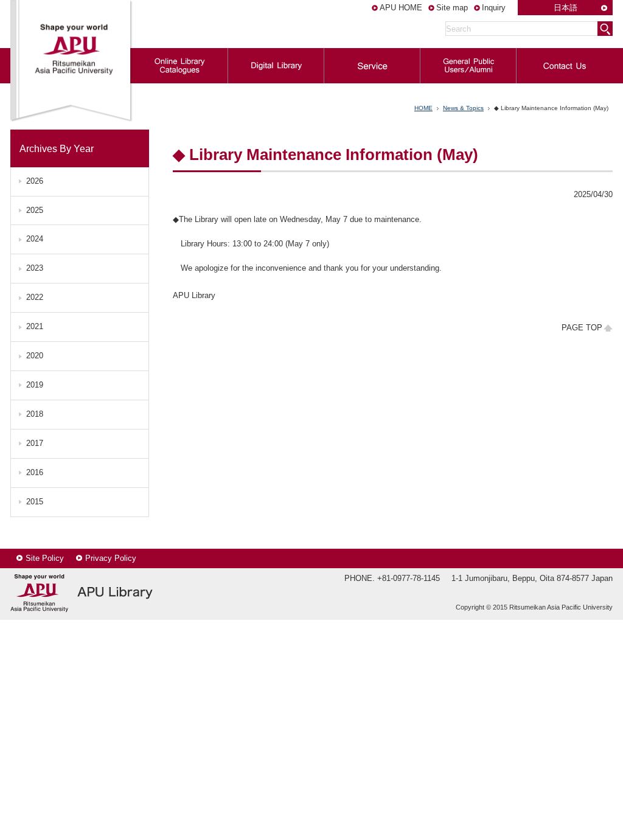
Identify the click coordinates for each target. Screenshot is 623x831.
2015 (34, 501)
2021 (34, 326)
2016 (34, 472)
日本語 (565, 7)
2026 (34, 181)
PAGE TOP (582, 327)
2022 (34, 297)
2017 (34, 443)
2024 (34, 238)
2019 (34, 384)
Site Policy (45, 558)
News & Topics (463, 108)
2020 (34, 355)
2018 (34, 414)
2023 (34, 268)
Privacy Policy (110, 558)
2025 (34, 210)
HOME (423, 108)
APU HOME (401, 7)
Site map (452, 7)
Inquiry (494, 7)
